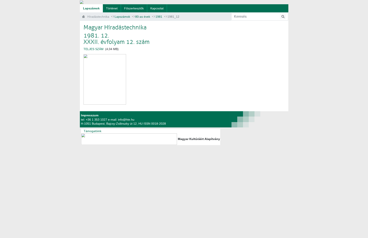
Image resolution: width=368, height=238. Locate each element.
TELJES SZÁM (93, 49)
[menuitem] (91, 8)
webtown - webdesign (230, 119)
